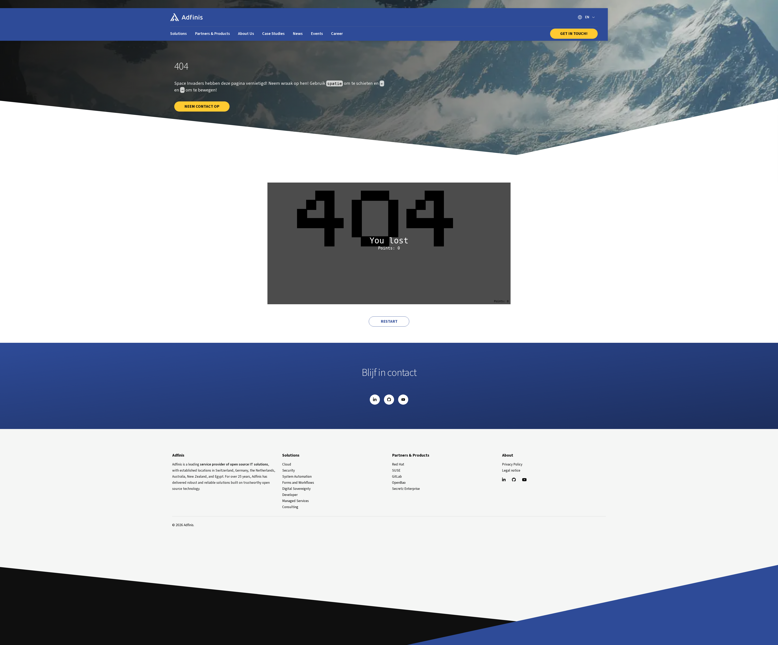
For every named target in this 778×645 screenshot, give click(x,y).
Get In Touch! (574, 34)
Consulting (290, 507)
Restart (389, 321)
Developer (290, 494)
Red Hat (398, 464)
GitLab (397, 476)
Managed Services (295, 500)
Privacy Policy (512, 464)
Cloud (286, 464)
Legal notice (511, 470)
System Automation (297, 476)
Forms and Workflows (298, 482)
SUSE (396, 470)
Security (288, 470)
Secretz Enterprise (406, 488)
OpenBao (399, 482)
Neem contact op (201, 106)
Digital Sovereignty (296, 488)
